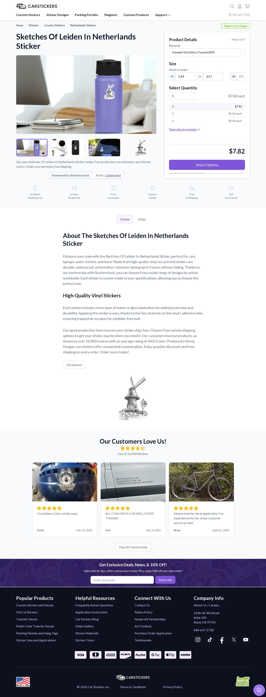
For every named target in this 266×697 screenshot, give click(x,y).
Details (125, 219)
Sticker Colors (84, 640)
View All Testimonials (133, 547)
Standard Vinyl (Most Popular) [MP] (193, 52)
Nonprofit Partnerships (150, 619)
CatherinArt (113, 175)
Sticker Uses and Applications (36, 640)
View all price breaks (183, 129)
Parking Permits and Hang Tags (37, 633)
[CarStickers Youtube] (246, 640)
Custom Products (136, 15)
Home (19, 25)
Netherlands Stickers (83, 25)
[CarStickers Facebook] (222, 640)
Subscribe (165, 580)
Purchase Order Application (153, 633)
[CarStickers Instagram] (198, 640)
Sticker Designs (57, 15)
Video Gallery (84, 626)
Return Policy (143, 612)
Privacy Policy (172, 687)
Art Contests (143, 626)
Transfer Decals (26, 619)
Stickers (34, 25)
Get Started (74, 365)
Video (142, 219)
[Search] (232, 6)
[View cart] (247, 6)
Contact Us (142, 605)
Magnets (110, 15)
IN (233, 76)
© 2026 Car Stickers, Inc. (93, 687)
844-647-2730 (204, 630)
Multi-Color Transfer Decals (35, 626)
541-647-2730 (241, 14)
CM (241, 76)
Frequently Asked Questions (94, 605)
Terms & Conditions (133, 687)
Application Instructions (91, 612)
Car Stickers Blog (87, 619)
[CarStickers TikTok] (210, 640)
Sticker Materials (87, 633)
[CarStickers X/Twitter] (234, 640)
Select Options (207, 165)
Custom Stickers (28, 15)
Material (174, 45)
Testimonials (143, 640)
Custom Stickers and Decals (34, 605)
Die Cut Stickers (27, 612)
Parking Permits (86, 15)
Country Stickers (54, 25)
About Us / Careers (206, 605)
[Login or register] (239, 6)
